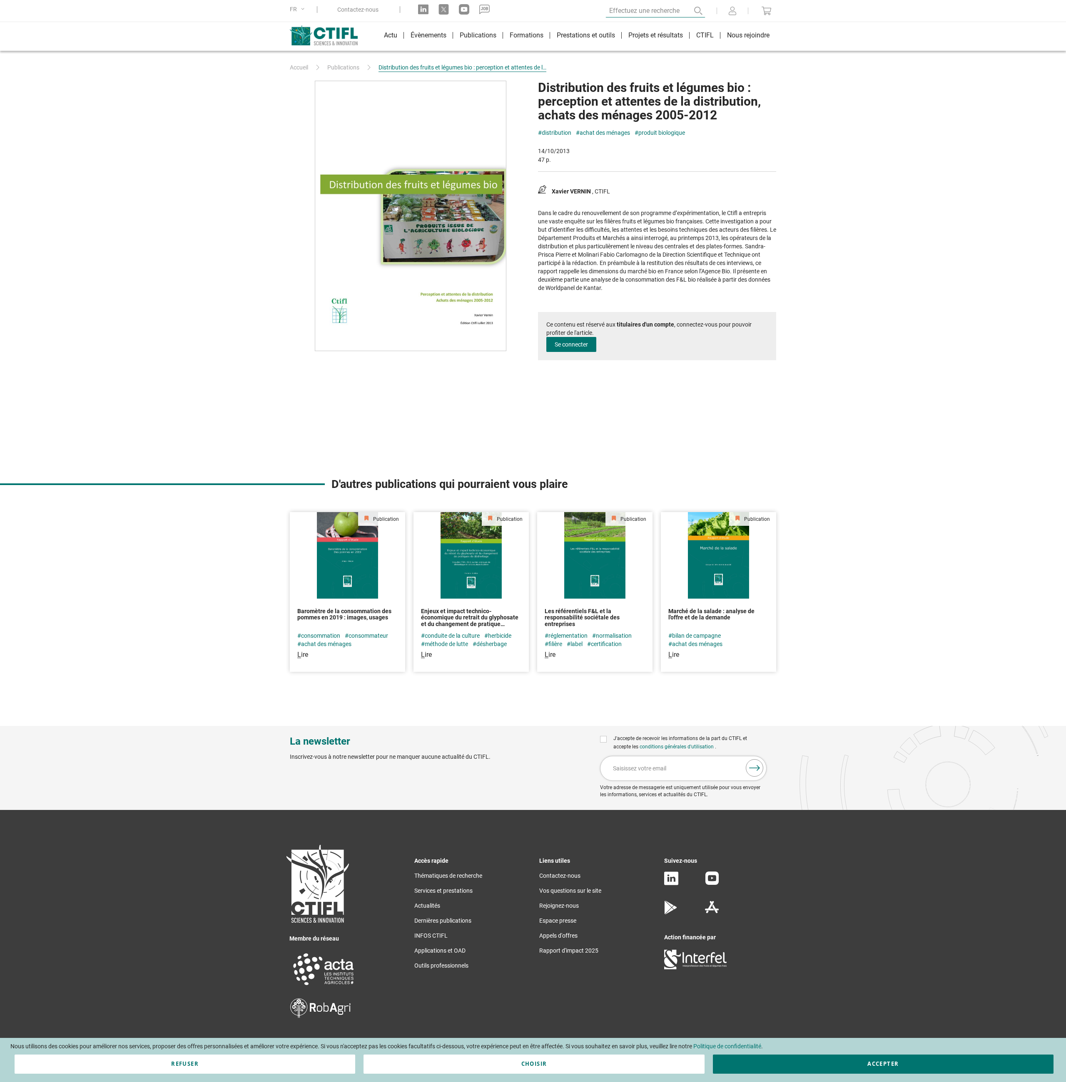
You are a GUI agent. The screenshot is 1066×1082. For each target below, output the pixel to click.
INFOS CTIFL (431, 935)
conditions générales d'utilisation (677, 747)
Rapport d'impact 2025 (568, 950)
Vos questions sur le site (570, 890)
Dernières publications (442, 920)
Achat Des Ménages (605, 132)
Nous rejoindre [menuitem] (748, 35)
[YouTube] (712, 882)
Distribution (556, 132)
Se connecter (571, 344)
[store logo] (328, 35)
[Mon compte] (732, 12)
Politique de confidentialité (727, 1046)
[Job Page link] (484, 9)
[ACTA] (323, 986)
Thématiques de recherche (448, 875)
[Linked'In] (671, 883)
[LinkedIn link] (423, 9)
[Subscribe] (754, 768)
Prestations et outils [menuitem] (586, 35)
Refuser (184, 1063)
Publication (385, 519)
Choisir (534, 1063)
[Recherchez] (692, 11)
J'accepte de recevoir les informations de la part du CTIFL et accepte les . (680, 742)
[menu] (576, 36)
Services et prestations (443, 890)
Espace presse (557, 920)
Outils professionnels (441, 965)
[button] (298, 9)
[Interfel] (695, 967)
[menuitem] (390, 36)
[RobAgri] (320, 1016)
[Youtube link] (464, 9)
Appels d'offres (558, 935)
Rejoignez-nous (559, 905)
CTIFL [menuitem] (705, 35)
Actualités (427, 905)
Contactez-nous (358, 9)
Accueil (299, 67)
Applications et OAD (440, 950)
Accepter (883, 1063)
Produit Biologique (661, 132)
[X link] (443, 9)
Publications (343, 67)
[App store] (712, 912)
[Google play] (671, 912)
